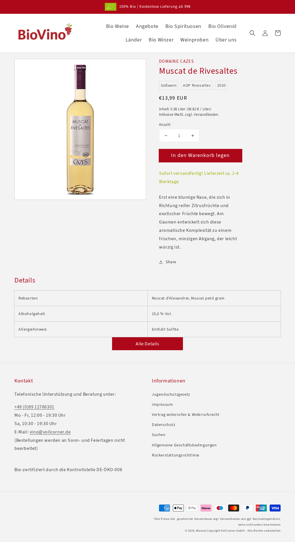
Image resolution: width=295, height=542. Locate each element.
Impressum (162, 404)
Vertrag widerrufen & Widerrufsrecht (186, 414)
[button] (252, 33)
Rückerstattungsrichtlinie (175, 455)
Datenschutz (163, 424)
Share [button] (171, 262)
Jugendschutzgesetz (171, 394)
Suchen (159, 434)
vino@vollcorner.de (50, 432)
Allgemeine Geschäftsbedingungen (184, 445)
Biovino (201, 530)
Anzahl (164, 124)
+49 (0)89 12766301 (34, 407)
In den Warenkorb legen (200, 155)
